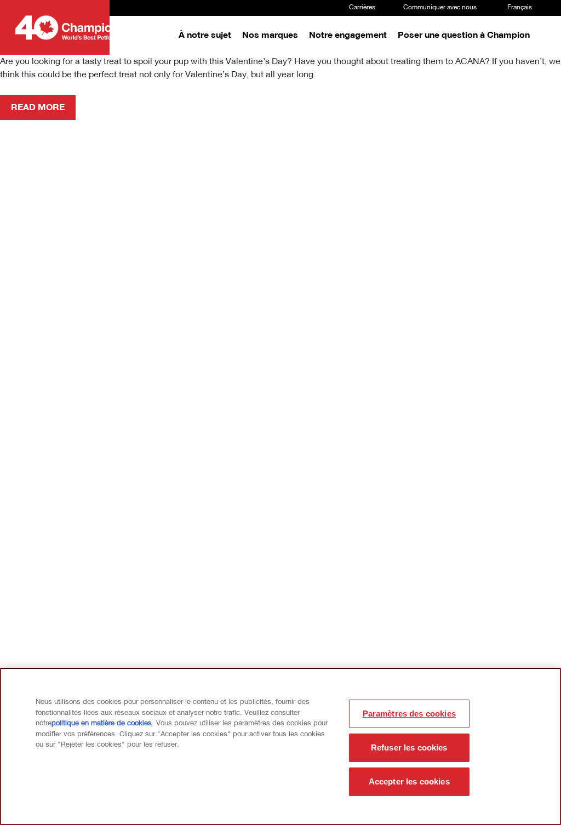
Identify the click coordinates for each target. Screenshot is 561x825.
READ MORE (38, 108)
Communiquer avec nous (440, 7)
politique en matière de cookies (101, 723)
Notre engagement (348, 35)
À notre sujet (205, 35)
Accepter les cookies (409, 781)
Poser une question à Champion (464, 35)
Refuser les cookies (409, 747)
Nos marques (270, 35)
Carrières (362, 7)
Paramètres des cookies (409, 713)
